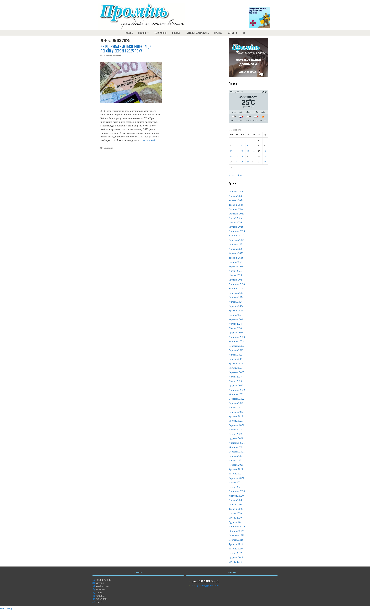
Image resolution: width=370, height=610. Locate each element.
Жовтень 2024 (236, 288)
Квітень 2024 (236, 314)
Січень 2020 (235, 517)
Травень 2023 (236, 363)
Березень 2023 (236, 372)
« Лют (232, 174)
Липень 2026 (236, 196)
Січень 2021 (235, 486)
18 (237, 156)
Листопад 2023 (237, 337)
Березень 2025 (236, 266)
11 (237, 151)
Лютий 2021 (235, 482)
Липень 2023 (236, 354)
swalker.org (6, 608)
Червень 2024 (236, 306)
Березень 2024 (236, 319)
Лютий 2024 (235, 323)
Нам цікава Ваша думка (197, 32)
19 (242, 156)
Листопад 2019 (237, 526)
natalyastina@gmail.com (205, 585)
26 (242, 161)
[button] (149, 33)
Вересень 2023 (237, 345)
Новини (142, 32)
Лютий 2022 (235, 429)
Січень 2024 (235, 328)
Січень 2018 (235, 561)
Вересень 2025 (237, 240)
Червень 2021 (236, 464)
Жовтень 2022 (236, 394)
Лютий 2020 (235, 513)
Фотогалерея (160, 32)
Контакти (232, 32)
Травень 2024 (236, 310)
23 (265, 156)
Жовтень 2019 (236, 531)
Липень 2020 (236, 500)
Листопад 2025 (237, 231)
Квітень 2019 (236, 548)
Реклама (176, 32)
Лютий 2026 (235, 218)
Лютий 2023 (235, 376)
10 (231, 151)
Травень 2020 (236, 508)
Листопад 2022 (237, 389)
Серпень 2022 (236, 403)
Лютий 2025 (235, 270)
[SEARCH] (244, 33)
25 (237, 161)
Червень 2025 (236, 253)
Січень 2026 (235, 222)
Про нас (218, 32)
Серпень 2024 (236, 297)
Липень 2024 (236, 301)
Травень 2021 (236, 469)
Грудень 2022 (236, 385)
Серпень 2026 (236, 191)
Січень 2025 (235, 275)
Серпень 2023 (236, 350)
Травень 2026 (236, 204)
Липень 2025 (236, 248)
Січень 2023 (235, 381)
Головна (129, 32)
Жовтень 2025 (236, 235)
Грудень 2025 (236, 226)
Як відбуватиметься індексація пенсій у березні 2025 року (125, 48)
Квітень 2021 (236, 473)
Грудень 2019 (236, 522)
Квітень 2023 (236, 367)
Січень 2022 (235, 434)
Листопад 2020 (237, 491)
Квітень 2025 (236, 262)
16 (265, 151)
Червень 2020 (236, 504)
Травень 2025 (236, 257)
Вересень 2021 (237, 451)
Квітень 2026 (236, 209)
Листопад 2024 (237, 284)
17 (231, 156)
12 (242, 151)
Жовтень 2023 (236, 341)
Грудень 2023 (236, 332)
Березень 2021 (236, 478)
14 (253, 151)
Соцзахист (108, 147)
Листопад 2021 (237, 442)
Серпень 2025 (236, 244)
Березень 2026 (236, 213)
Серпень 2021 (236, 456)
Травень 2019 (236, 544)
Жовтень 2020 (236, 495)
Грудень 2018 (236, 557)
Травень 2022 (236, 416)
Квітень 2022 (236, 420)
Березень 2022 (236, 425)
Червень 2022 (236, 411)
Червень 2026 (236, 200)
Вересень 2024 (237, 293)
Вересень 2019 (237, 535)
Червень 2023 (236, 359)
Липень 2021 (236, 460)
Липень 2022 (236, 407)
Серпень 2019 (236, 539)
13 (248, 151)
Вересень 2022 (237, 398)
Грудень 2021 (236, 438)
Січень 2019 (235, 553)
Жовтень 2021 (236, 447)
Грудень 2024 (236, 279)
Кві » (240, 174)
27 (248, 161)
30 (265, 161)
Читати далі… (150, 140)
